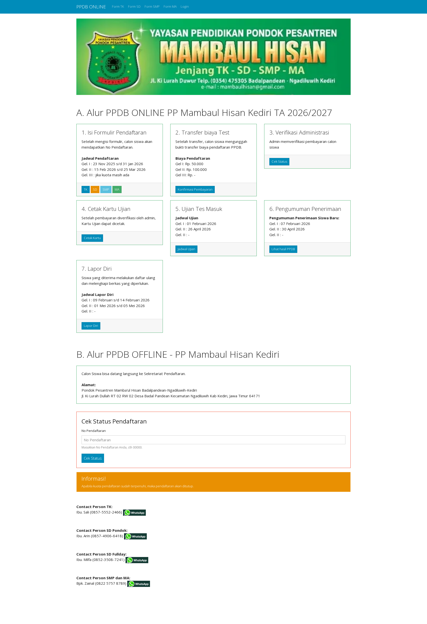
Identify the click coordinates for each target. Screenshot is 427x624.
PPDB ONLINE (91, 6)
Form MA (170, 6)
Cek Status (279, 161)
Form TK (118, 6)
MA (117, 189)
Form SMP (152, 6)
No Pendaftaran (94, 430)
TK (85, 189)
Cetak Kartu (92, 238)
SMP (106, 189)
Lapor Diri (91, 325)
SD (95, 189)
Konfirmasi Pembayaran (195, 189)
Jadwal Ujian (186, 249)
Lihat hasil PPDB (283, 249)
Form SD (134, 6)
